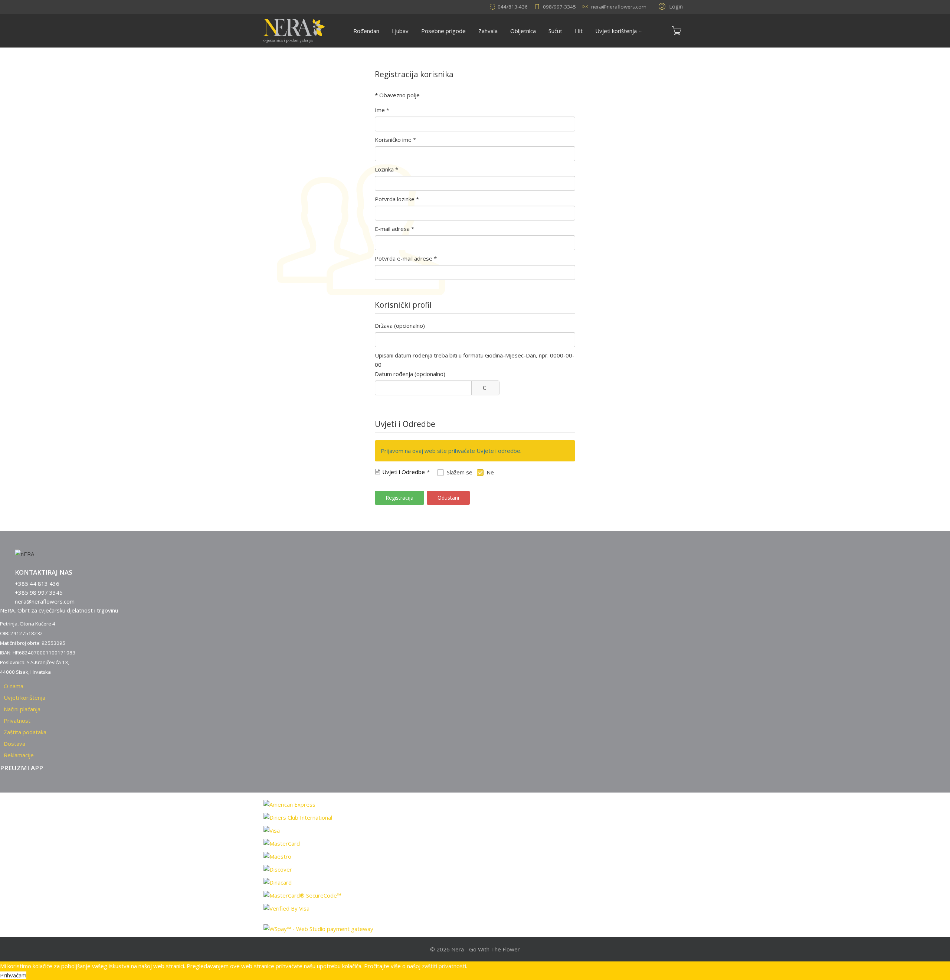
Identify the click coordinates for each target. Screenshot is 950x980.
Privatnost (17, 720)
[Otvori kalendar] (485, 388)
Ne (490, 472)
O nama (13, 686)
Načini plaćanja (22, 709)
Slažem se (459, 472)
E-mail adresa (394, 228)
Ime (382, 110)
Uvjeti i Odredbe (403, 472)
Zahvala (488, 31)
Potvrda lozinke (397, 199)
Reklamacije (19, 755)
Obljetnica (523, 31)
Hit (579, 31)
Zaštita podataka (25, 732)
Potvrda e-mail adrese (406, 258)
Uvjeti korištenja (616, 31)
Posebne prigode (443, 31)
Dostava (14, 743)
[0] (676, 31)
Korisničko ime (395, 139)
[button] (670, 6)
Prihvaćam (13, 975)
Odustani (448, 497)
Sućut (555, 31)
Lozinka (386, 169)
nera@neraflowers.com (618, 6)
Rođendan (366, 31)
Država (384, 325)
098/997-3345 (559, 6)
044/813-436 (513, 6)
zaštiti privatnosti (444, 966)
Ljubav (400, 31)
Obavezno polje (397, 95)
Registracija (399, 497)
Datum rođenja (394, 374)
